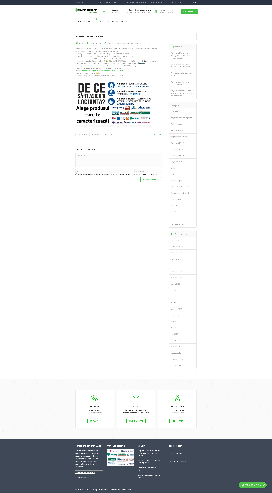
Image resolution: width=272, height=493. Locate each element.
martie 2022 (175, 303)
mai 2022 (174, 296)
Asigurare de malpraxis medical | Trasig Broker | (181, 65)
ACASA (78, 21)
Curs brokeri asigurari (180, 193)
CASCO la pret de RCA (179, 187)
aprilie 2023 (175, 284)
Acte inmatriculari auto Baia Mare (182, 74)
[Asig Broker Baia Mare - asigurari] (86, 13)
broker (104, 134)
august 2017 (176, 365)
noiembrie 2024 (177, 240)
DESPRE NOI (98, 21)
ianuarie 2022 (176, 309)
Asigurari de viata (129, 43)
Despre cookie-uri (82, 477)
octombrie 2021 (177, 315)
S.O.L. (130, 489)
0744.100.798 (94, 410)
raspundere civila (178, 224)
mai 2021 (174, 328)
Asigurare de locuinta (90, 36)
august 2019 (176, 346)
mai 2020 (174, 334)
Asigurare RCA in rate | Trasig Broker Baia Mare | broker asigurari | (181, 55)
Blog (137, 43)
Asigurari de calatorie (179, 149)
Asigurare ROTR (177, 143)
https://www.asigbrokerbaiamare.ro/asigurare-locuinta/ (103, 71)
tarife (112, 134)
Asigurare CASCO (178, 124)
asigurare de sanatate (114, 43)
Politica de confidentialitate (85, 473)
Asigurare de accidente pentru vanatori (180, 83)
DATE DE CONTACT (119, 21)
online (173, 218)
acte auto (174, 111)
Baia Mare (95, 134)
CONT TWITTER (176, 453)
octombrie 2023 (177, 265)
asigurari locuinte (82, 134)
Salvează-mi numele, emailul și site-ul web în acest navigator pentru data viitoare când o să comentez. (117, 174)
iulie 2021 (174, 321)
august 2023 (176, 278)
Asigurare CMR (177, 130)
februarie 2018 (177, 359)
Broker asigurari (144, 43)
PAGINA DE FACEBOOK (178, 462)
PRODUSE (87, 21)
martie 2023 (175, 290)
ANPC (124, 489)
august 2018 (176, 353)
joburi (173, 212)
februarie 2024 (177, 246)
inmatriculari (176, 205)
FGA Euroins (176, 199)
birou (173, 168)
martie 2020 (175, 340)
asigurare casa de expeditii (181, 118)
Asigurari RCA (176, 162)
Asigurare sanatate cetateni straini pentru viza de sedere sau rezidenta (182, 93)
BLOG (107, 21)
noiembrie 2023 (177, 259)
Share (159, 135)
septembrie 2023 (177, 271)
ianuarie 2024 (176, 252)
